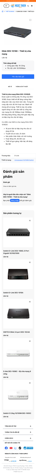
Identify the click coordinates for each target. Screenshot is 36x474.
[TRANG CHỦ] (2, 11)
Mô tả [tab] (10, 86)
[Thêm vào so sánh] (29, 220)
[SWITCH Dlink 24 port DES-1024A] (18, 313)
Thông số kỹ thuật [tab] (22, 86)
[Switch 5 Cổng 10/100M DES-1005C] (18, 395)
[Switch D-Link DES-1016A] (18, 274)
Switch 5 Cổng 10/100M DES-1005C (17, 413)
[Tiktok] (20, 448)
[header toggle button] (6, 6)
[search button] (28, 6)
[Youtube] (11, 448)
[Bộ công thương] (28, 448)
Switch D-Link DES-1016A (13, 293)
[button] (18, 426)
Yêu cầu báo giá (18, 77)
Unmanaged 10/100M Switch (24, 160)
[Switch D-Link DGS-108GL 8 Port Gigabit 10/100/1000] (18, 232)
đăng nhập (15, 200)
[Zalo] (15, 448)
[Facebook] (6, 448)
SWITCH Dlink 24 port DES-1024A (16, 332)
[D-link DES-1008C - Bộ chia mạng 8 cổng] (18, 353)
